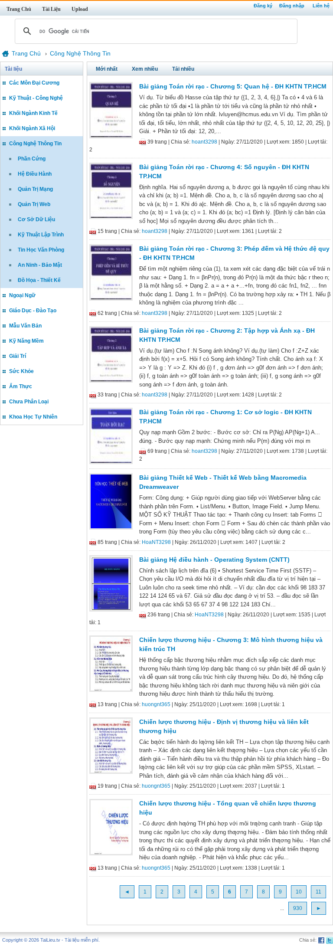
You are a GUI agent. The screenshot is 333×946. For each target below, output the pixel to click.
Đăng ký (263, 5)
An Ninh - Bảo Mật (40, 265)
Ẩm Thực (20, 386)
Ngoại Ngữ (22, 295)
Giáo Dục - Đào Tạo (32, 311)
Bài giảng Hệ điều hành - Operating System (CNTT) (214, 559)
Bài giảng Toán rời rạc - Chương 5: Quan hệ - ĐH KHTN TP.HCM (232, 86)
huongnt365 (156, 704)
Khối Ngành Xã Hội (32, 128)
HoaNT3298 (156, 542)
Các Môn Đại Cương (34, 83)
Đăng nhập (291, 5)
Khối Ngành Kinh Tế (33, 113)
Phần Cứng (32, 159)
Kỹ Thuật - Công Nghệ (36, 98)
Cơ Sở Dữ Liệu (36, 219)
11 (318, 892)
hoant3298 (204, 142)
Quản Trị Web (34, 204)
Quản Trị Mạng (35, 189)
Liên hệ (321, 5)
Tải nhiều (183, 69)
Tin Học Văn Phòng (41, 250)
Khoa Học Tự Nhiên (33, 417)
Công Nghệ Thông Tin (35, 144)
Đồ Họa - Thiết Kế (39, 280)
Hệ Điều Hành (35, 174)
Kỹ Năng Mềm (26, 341)
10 (299, 892)
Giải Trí (17, 356)
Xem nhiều (145, 69)
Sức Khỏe (21, 371)
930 (297, 908)
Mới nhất (107, 69)
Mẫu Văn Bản (25, 326)
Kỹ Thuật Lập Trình (41, 235)
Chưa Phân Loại (29, 402)
